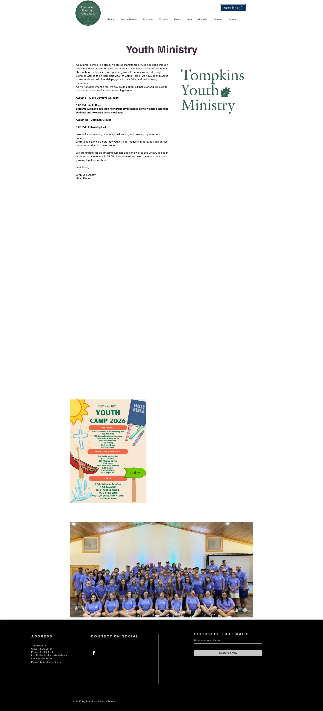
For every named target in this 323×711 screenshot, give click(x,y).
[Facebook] (93, 653)
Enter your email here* (207, 640)
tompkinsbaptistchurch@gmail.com (49, 655)
